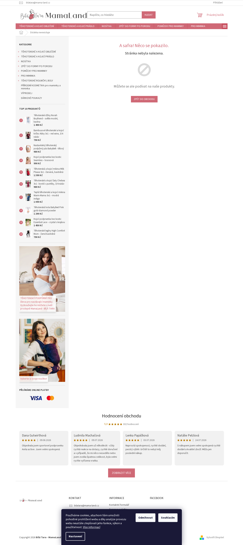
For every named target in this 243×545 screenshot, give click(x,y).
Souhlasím (168, 518)
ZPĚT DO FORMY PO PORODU (36, 66)
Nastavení (75, 536)
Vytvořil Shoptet (215, 537)
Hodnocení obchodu (121, 416)
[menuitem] (37, 26)
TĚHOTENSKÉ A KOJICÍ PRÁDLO (37, 56)
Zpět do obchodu (144, 99)
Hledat (149, 15)
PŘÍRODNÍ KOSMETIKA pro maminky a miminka (41, 87)
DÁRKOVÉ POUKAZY (31, 98)
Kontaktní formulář (119, 505)
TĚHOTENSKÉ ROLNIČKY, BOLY (37, 80)
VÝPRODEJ (26, 93)
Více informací (91, 527)
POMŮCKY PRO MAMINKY (34, 71)
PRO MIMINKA (28, 76)
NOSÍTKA (26, 61)
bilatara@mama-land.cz (86, 505)
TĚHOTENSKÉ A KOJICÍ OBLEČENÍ (38, 52)
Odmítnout (145, 518)
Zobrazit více (121, 473)
